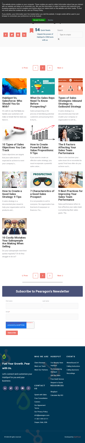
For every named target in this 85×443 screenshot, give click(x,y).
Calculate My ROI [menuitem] (57, 395)
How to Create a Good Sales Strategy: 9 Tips (12, 194)
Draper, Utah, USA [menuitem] (40, 422)
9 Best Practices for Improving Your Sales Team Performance (70, 195)
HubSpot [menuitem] (56, 357)
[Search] (58, 39)
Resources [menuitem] (57, 386)
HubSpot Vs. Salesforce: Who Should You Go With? (12, 102)
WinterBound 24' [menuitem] (73, 363)
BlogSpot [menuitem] (54, 392)
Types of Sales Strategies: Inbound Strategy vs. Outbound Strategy (70, 102)
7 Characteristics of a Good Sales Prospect (42, 194)
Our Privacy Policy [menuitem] (41, 412)
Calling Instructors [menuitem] (73, 366)
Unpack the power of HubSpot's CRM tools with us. (45, 37)
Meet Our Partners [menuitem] (41, 370)
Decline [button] (50, 20)
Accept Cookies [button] (38, 20)
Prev (26, 68)
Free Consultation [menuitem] (40, 398)
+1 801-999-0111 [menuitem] (41, 419)
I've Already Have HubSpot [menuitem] (57, 364)
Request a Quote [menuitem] (57, 383)
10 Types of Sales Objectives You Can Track (13, 147)
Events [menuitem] (71, 357)
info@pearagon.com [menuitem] (41, 415)
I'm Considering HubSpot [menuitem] (56, 370)
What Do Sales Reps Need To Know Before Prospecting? (42, 102)
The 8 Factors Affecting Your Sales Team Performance (67, 149)
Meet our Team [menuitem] (40, 366)
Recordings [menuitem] (71, 373)
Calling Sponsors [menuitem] (73, 370)
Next (59, 68)
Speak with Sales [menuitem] (40, 395)
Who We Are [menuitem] (41, 357)
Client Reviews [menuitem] (39, 363)
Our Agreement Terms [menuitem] (39, 406)
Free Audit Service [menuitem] (57, 379)
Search (60, 30)
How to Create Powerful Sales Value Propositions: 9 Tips (42, 149)
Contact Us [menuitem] (39, 387)
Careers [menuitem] (37, 402)
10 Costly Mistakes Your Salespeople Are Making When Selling (14, 242)
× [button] (2, 2)
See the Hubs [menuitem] (55, 375)
